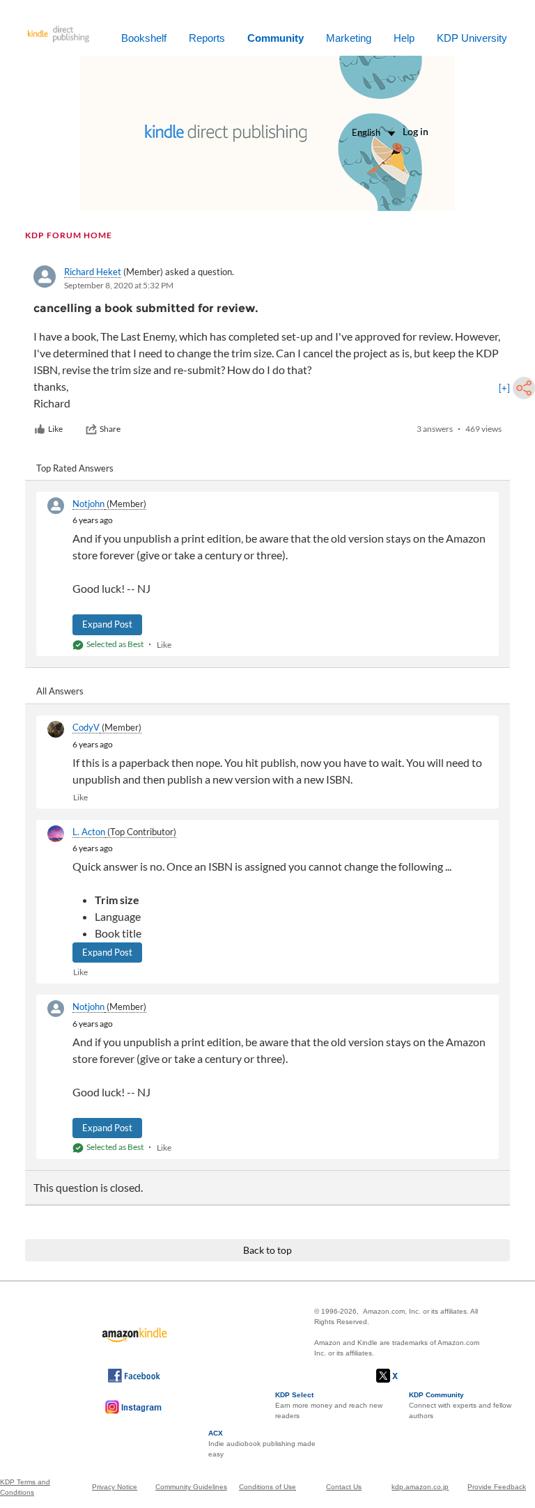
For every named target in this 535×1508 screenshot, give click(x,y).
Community (275, 38)
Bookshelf (143, 38)
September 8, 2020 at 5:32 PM (118, 285)
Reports (207, 38)
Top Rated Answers (75, 468)
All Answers (60, 691)
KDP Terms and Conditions (25, 1487)
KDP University (472, 38)
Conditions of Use (267, 1487)
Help (404, 38)
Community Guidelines (191, 1487)
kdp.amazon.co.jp (420, 1487)
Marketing (348, 38)
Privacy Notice (114, 1487)
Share (110, 428)
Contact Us (344, 1487)
